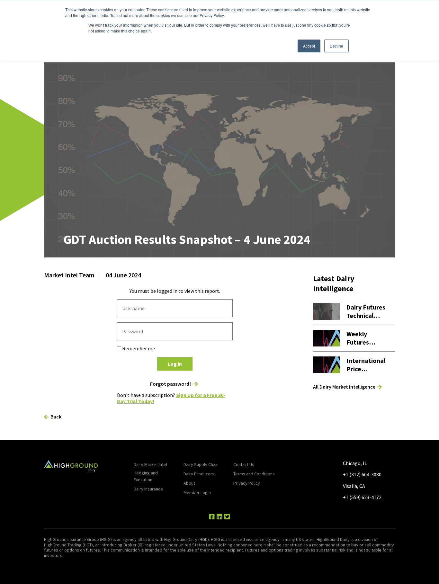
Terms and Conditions (254, 474)
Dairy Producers (199, 474)
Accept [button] (309, 46)
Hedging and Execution (146, 476)
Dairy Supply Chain (201, 464)
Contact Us (243, 464)
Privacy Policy (246, 483)
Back (55, 416)
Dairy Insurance (148, 489)
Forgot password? (171, 384)
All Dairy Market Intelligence (344, 386)
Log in (175, 364)
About (189, 483)
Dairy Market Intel (150, 464)
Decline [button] (336, 46)
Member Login (197, 492)
